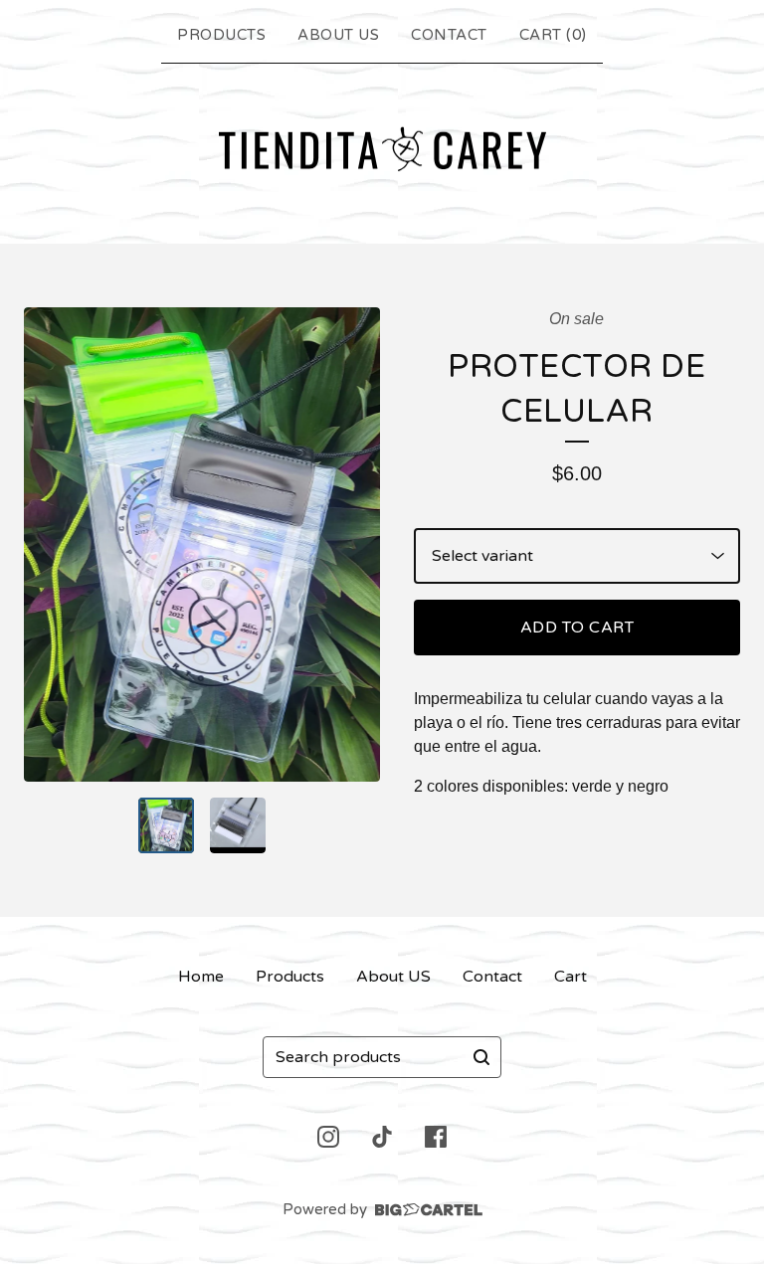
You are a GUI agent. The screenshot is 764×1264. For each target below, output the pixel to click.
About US (338, 35)
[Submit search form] (481, 1057)
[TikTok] (382, 1137)
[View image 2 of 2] (238, 825)
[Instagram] (328, 1137)
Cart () (553, 35)
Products (221, 35)
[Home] (382, 149)
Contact (449, 35)
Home (201, 977)
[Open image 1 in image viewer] (202, 544)
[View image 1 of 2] (166, 825)
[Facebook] (436, 1137)
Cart (570, 977)
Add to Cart (577, 627)
